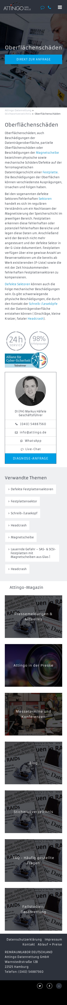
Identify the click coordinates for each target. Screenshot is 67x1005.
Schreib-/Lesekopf (24, 513)
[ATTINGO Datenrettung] (17, 6)
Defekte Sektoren (17, 284)
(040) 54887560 (33, 424)
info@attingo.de (33, 432)
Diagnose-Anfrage (30, 458)
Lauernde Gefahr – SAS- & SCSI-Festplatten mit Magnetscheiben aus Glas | (33, 553)
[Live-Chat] (43, 7)
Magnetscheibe (47, 152)
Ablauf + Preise (50, 944)
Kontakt (29, 944)
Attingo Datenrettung (18, 110)
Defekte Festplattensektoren (32, 489)
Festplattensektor (24, 501)
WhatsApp (33, 440)
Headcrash (35, 318)
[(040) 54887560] (51, 7)
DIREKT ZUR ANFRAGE (33, 59)
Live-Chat (33, 449)
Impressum (53, 939)
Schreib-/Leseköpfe (43, 303)
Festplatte (50, 172)
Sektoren (45, 198)
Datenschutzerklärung (24, 939)
